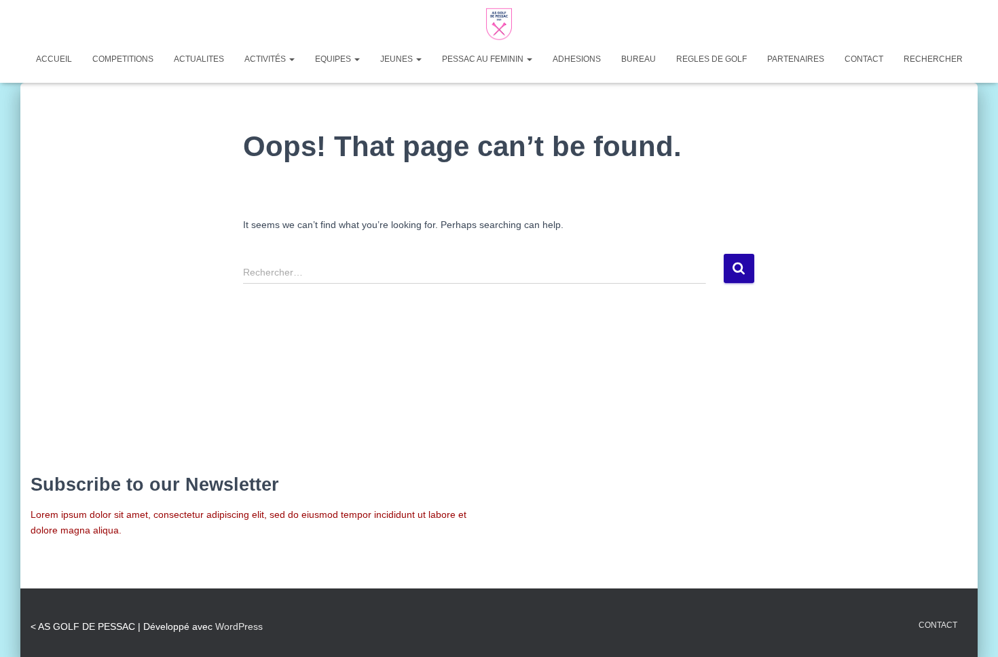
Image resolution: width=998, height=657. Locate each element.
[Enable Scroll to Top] (971, 630)
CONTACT (864, 59)
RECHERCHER (933, 59)
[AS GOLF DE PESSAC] (499, 24)
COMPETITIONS (122, 59)
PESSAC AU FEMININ (483, 59)
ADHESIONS (577, 59)
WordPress (239, 626)
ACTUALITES (199, 59)
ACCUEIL (54, 59)
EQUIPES (334, 59)
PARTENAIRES (795, 59)
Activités (266, 59)
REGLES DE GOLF (711, 59)
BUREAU (638, 59)
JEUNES (397, 59)
